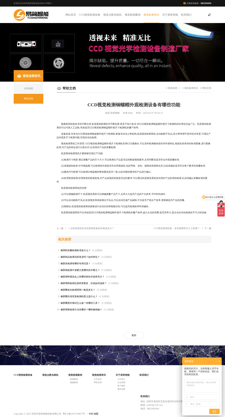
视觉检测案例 (133, 14)
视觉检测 (172, 88)
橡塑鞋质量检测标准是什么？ (76, 250)
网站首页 (70, 14)
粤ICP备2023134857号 (74, 414)
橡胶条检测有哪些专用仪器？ (76, 263)
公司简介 (121, 379)
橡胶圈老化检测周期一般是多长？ (78, 290)
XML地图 (93, 414)
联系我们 (186, 14)
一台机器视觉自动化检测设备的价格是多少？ (85, 228)
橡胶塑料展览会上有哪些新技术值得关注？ (82, 276)
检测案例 (74, 379)
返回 (134, 335)
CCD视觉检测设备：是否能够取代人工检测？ (182, 228)
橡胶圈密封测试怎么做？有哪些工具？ (80, 303)
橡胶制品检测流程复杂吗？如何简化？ (80, 257)
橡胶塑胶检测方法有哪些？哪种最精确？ (81, 309)
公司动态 (98, 379)
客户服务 (121, 386)
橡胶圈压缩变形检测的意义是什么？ (79, 296)
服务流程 (121, 389)
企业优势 (121, 382)
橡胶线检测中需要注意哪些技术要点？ (80, 270)
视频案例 (74, 382)
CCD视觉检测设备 (89, 14)
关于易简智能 (170, 14)
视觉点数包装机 (112, 14)
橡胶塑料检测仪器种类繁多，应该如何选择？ (84, 283)
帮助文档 (206, 88)
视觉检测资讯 (151, 14)
